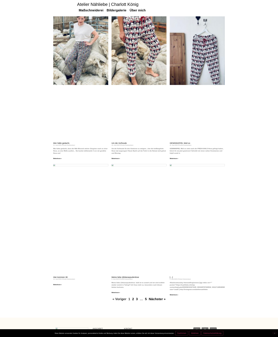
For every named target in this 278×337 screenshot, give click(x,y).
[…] (171, 277)
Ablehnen (195, 333)
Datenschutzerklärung (212, 333)
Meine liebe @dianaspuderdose (125, 277)
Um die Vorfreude (119, 143)
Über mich (138, 10)
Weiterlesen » (57, 158)
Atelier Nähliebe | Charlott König (107, 4)
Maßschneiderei (91, 10)
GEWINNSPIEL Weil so (180, 143)
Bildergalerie (116, 10)
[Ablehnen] (274, 333)
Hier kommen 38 (60, 277)
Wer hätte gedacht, (61, 143)
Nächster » (157, 299)
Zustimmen (181, 333)
